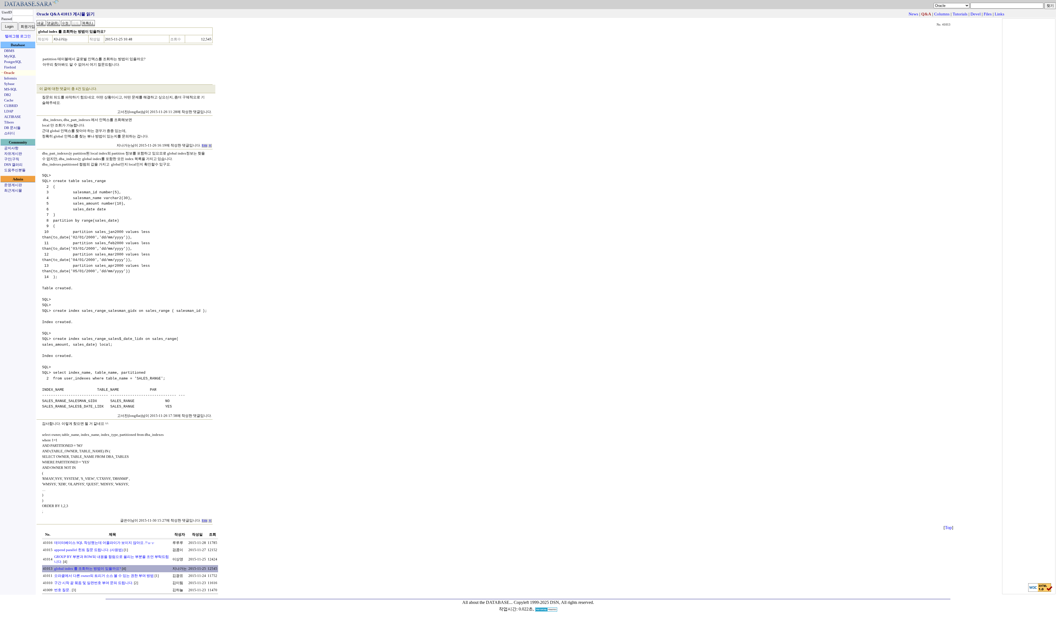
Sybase (9, 84)
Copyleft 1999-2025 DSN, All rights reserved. (554, 602)
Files (988, 14)
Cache (8, 100)
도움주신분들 (15, 170)
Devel (975, 14)
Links (999, 14)
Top (948, 527)
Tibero (9, 122)
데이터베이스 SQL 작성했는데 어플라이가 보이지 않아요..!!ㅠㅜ (104, 543)
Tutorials (960, 14)
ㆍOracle (7, 73)
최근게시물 (13, 190)
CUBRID (11, 106)
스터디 (9, 133)
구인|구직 (11, 159)
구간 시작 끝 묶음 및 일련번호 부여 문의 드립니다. (93, 583)
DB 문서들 (12, 128)
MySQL (10, 56)
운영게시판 (13, 185)
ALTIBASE (12, 117)
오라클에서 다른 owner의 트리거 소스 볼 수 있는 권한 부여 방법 (104, 576)
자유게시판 (13, 154)
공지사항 (11, 148)
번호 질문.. (62, 590)
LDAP (8, 111)
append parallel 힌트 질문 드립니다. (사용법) (88, 550)
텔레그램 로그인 (18, 36)
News (913, 14)
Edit (204, 145)
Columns (942, 14)
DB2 (7, 95)
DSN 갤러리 (13, 165)
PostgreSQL (13, 62)
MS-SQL (10, 89)
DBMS (9, 51)
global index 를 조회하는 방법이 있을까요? (87, 568)
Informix (10, 78)
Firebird (10, 67)
